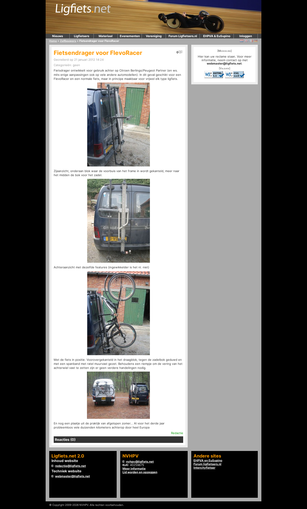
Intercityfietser (204, 467)
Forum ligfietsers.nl (207, 464)
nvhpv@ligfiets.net (140, 461)
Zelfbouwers (68, 41)
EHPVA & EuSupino (216, 36)
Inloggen (245, 36)
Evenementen (130, 36)
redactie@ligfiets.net (70, 466)
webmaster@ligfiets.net (224, 63)
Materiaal (106, 36)
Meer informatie (134, 468)
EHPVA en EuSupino (208, 460)
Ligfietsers (81, 36)
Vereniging (154, 36)
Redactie (177, 433)
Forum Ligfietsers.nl (183, 36)
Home (53, 41)
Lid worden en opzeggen (139, 472)
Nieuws (57, 36)
